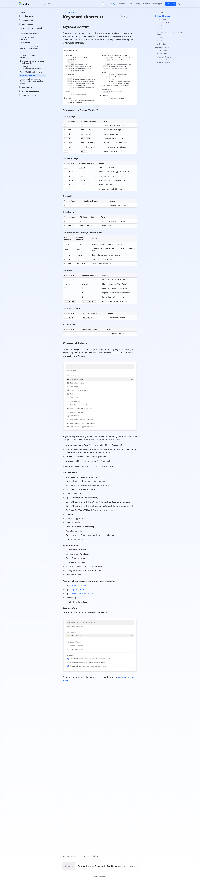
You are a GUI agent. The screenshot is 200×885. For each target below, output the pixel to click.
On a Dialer (161, 29)
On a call (160, 25)
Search (75, 4)
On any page (162, 19)
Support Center (78, 589)
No (97, 856)
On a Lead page (163, 22)
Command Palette (162, 47)
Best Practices (68, 12)
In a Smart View (163, 54)
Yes (88, 856)
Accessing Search (163, 62)
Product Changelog (79, 585)
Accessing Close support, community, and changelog (167, 58)
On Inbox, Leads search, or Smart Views (170, 33)
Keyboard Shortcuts (162, 16)
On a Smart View (163, 41)
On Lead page (162, 50)
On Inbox (160, 37)
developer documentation (82, 593)
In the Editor (161, 44)
